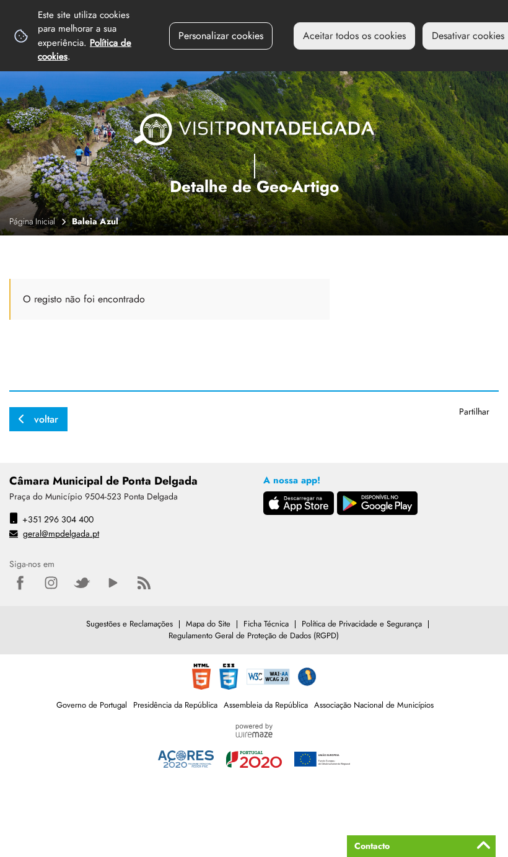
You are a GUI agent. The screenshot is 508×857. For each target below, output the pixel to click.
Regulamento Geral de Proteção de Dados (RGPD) (254, 635)
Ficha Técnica (266, 624)
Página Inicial (32, 221)
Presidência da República (175, 705)
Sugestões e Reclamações (129, 624)
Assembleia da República (266, 705)
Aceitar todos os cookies (354, 36)
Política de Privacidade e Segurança (362, 624)
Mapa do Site (208, 624)
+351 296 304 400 (58, 519)
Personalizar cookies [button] (220, 36)
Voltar (46, 419)
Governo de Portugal (91, 705)
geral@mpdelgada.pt (61, 533)
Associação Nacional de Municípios (374, 705)
